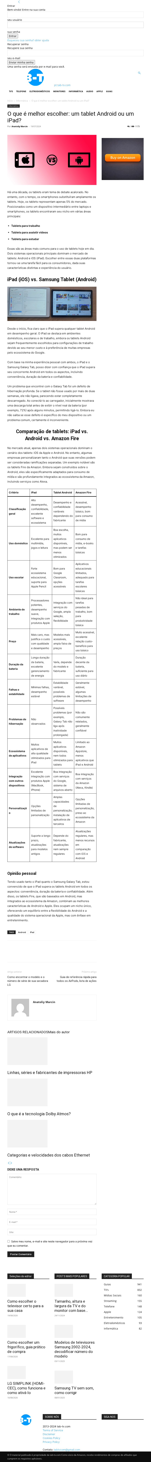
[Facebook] (11, 954)
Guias (109, 91)
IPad (32, 932)
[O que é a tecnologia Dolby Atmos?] (51, 1092)
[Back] (19, 2)
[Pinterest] (28, 954)
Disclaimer (49, 1434)
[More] (45, 954)
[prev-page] (8, 1163)
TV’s (11, 91)
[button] (139, 73)
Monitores (59, 91)
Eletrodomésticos (39, 91)
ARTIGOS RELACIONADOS (27, 1032)
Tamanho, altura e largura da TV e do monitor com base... (71, 1306)
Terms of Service (53, 1430)
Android (22, 932)
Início (10, 100)
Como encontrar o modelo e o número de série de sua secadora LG (27, 980)
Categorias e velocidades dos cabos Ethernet (48, 1155)
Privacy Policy (51, 1441)
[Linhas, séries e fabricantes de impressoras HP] (51, 1051)
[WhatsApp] (36, 954)
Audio (89, 91)
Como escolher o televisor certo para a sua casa (25, 1306)
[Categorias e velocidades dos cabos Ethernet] (51, 1133)
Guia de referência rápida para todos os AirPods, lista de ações (76, 979)
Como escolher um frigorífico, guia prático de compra (26, 1347)
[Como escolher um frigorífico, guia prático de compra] (28, 1331)
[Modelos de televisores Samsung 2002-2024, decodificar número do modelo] (75, 1331)
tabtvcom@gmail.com (67, 1449)
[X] (19, 954)
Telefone (21, 91)
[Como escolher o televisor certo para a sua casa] (28, 1290)
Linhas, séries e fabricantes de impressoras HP (49, 1072)
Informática (76, 91)
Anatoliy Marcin (20, 126)
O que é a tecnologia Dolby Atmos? (39, 1114)
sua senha (13, 32)
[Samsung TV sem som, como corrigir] (75, 1377)
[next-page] (11, 1163)
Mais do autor (59, 1032)
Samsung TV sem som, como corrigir (74, 1390)
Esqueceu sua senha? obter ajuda (28, 40)
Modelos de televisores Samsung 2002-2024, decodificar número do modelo (75, 1349)
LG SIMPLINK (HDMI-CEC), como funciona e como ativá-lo (26, 1388)
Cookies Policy (51, 1438)
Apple (99, 91)
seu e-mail (13, 58)
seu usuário (14, 20)
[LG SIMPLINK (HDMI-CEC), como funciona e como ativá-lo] (28, 1372)
